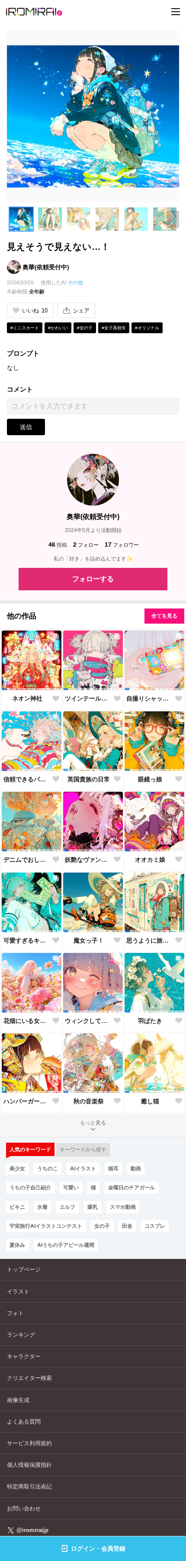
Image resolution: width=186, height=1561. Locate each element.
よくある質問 (24, 1421)
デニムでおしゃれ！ (27, 859)
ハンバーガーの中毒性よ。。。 (27, 1101)
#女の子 (85, 327)
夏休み (17, 1245)
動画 (136, 1168)
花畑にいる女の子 (27, 1020)
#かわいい (58, 327)
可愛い (71, 1187)
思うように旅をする (150, 940)
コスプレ (154, 1226)
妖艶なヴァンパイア (88, 859)
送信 (26, 427)
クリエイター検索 (29, 1378)
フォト (15, 1313)
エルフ (67, 1207)
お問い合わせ (24, 1508)
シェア (81, 310)
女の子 (102, 1226)
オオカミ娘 (150, 859)
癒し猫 (150, 1101)
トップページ (24, 1269)
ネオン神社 (27, 698)
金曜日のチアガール (131, 1187)
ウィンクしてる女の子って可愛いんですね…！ (88, 1020)
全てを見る (164, 616)
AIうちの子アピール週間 (65, 1245)
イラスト (18, 1291)
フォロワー (122, 544)
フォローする (93, 579)
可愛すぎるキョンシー (27, 940)
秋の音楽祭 (89, 1101)
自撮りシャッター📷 (150, 698)
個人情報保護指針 (29, 1465)
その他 (75, 283)
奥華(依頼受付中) (45, 267)
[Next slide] (173, 219)
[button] (21, 219)
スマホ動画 (123, 1207)
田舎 (127, 1226)
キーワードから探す (83, 1150)
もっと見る (93, 1123)
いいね (35, 310)
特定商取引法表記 (29, 1486)
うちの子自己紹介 (30, 1187)
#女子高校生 (114, 327)
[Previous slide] (13, 219)
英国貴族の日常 (88, 779)
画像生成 (18, 1400)
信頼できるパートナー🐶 (27, 779)
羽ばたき (150, 1020)
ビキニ (17, 1207)
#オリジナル (147, 327)
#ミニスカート (24, 327)
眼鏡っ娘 (150, 779)
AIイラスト (83, 1168)
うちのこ (47, 1168)
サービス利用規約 (29, 1443)
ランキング (21, 1335)
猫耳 (113, 1168)
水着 (42, 1207)
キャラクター (24, 1356)
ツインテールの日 (88, 698)
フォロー (86, 544)
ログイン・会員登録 (98, 1548)
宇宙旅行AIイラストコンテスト (46, 1226)
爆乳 (92, 1207)
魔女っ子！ (89, 940)
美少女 (17, 1168)
